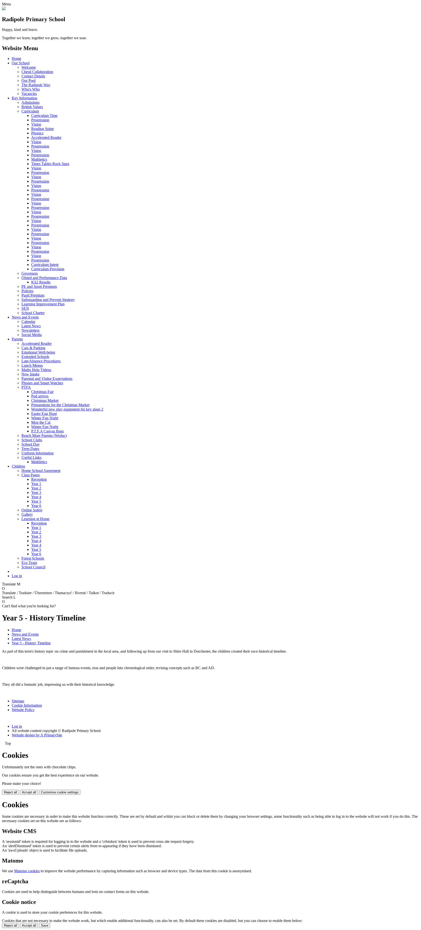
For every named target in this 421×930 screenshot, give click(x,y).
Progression (40, 120)
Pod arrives (39, 396)
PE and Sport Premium (39, 286)
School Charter (33, 313)
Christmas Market (44, 400)
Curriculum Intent (44, 265)
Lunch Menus (32, 365)
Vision (36, 124)
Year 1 (36, 484)
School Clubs (31, 440)
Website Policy (23, 710)
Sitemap (18, 701)
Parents (17, 339)
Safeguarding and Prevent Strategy (48, 300)
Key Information (24, 98)
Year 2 (36, 488)
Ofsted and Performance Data (44, 278)
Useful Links (31, 457)
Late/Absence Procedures (41, 361)
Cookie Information (27, 705)
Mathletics (39, 159)
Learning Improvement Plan (43, 304)
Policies (27, 291)
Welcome (28, 67)
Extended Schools (35, 357)
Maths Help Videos (36, 370)
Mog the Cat (40, 422)
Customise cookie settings (59, 792)
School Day (30, 444)
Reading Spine (42, 129)
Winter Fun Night (44, 418)
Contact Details (33, 76)
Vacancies (29, 94)
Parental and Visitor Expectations (46, 378)
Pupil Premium (32, 295)
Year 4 (36, 497)
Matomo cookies (27, 871)
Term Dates (30, 449)
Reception (39, 479)
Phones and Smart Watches (42, 383)
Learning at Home (35, 519)
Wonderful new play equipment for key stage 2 (67, 409)
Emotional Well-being (38, 352)
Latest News (31, 326)
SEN (25, 308)
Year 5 (36, 501)
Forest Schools (32, 558)
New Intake (30, 374)
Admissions (30, 102)
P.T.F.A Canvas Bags (47, 431)
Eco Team (29, 563)
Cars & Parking (33, 348)
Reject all (10, 792)
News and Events (25, 317)
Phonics (37, 133)
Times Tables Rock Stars (50, 164)
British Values (32, 107)
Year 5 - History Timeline (31, 643)
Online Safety (32, 510)
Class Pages (30, 475)
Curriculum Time (44, 115)
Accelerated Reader (46, 137)
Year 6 (36, 506)
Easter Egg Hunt (44, 414)
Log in (17, 576)
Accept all (29, 792)
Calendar (28, 321)
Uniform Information (37, 453)
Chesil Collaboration (37, 72)
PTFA (26, 387)
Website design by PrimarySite (37, 735)
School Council (33, 567)
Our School (20, 63)
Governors (29, 273)
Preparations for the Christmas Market (60, 405)
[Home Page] (4, 9)
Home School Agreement (40, 471)
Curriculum (30, 111)
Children (18, 466)
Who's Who (30, 89)
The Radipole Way (35, 85)
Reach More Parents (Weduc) (44, 435)
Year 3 (36, 492)
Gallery (27, 514)
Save (44, 925)
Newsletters (30, 330)
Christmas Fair (42, 392)
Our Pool (28, 80)
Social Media (31, 335)
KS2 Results (40, 282)
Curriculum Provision (47, 269)
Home (16, 58)
